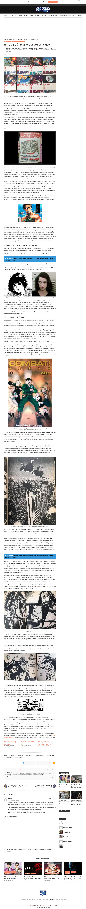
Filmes (33, 873)
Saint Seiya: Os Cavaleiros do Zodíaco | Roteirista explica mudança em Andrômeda (45, 743)
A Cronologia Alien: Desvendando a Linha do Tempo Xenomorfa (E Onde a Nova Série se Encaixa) (72, 878)
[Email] (54, 763)
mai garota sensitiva (40, 755)
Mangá (14, 41)
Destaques (7, 41)
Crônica (47, 873)
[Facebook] (54, 778)
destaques (13, 755)
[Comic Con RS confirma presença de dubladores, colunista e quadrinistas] (76, 779)
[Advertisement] (43, 27)
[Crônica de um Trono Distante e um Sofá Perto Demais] (13, 868)
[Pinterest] (50, 763)
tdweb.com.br (47, 907)
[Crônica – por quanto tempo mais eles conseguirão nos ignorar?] (53, 868)
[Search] (81, 16)
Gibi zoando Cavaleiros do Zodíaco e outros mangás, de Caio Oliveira (11, 743)
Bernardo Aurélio (10, 54)
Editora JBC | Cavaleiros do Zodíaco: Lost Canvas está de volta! (28, 743)
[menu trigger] (6, 16)
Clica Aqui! (52, 1)
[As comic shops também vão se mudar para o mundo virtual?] (64, 795)
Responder (52, 798)
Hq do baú (21, 755)
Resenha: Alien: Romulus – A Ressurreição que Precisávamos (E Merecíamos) (32, 878)
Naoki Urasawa (51, 755)
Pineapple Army (9, 757)
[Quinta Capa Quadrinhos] (43, 9)
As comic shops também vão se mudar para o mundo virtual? (64, 802)
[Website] (52, 778)
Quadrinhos (21, 41)
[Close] (84, 2)
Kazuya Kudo (29, 755)
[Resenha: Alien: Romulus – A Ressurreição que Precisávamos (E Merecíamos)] (33, 868)
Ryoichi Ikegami (19, 757)
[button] (27, 160)
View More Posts (51, 769)
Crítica (27, 873)
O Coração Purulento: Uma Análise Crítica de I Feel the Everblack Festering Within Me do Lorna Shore (76, 803)
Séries (7, 873)
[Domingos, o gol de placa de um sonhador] (64, 779)
